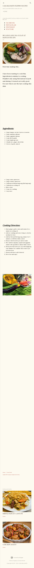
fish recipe (8, 474)
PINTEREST (10, 27)
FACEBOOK (10, 23)
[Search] (30, 2)
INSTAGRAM (11, 25)
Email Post (9, 472)
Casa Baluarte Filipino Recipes (15, 6)
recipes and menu (15, 474)
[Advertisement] (17, 107)
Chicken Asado (9, 544)
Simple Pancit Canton (13, 514)
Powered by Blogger (18, 557)
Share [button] (4, 472)
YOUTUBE (10, 29)
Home (5, 11)
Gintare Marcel (21, 560)
